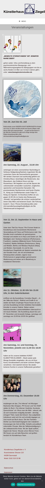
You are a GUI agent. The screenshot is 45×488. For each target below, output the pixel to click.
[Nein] (42, 481)
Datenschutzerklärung (26, 484)
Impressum (8, 472)
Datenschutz (8, 468)
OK (13, 484)
